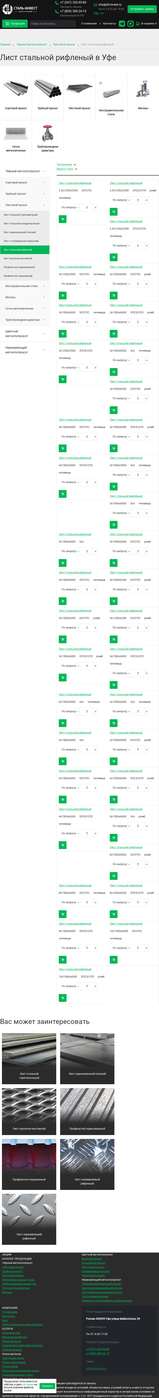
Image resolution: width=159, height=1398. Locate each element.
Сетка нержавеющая (95, 1296)
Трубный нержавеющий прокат (102, 1284)
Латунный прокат (93, 1267)
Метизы (10, 297)
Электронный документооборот (22, 1324)
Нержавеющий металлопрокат (16, 350)
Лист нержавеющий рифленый (29, 1236)
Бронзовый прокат (94, 1263)
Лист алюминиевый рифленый (87, 1181)
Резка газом (10, 1366)
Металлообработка (14, 1337)
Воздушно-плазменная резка (20, 1370)
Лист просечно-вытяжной (18, 258)
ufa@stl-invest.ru (110, 4)
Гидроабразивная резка (17, 1375)
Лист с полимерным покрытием (21, 241)
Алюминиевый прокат (96, 1271)
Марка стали (65, 169)
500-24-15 (73, 11)
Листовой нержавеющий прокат (102, 1288)
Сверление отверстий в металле (22, 1345)
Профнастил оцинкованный (19, 267)
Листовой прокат (64, 44)
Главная (5, 44)
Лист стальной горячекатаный (21, 215)
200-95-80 (73, 2)
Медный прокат (92, 1259)
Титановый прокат (93, 1275)
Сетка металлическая (19, 308)
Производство (11, 1333)
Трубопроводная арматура (22, 319)
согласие (28, 1384)
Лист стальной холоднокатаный (21, 223)
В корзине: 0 (149, 23)
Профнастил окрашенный (18, 276)
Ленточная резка (13, 1358)
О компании (89, 23)
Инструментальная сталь (21, 286)
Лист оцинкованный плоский (20, 232)
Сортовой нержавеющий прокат (102, 1292)
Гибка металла (11, 1341)
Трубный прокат (15, 193)
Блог (5, 1320)
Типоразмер (64, 164)
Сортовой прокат (16, 182)
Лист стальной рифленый (75, 183)
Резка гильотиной (13, 1362)
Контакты (109, 23)
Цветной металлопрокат (16, 333)
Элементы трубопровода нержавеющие (107, 1300)
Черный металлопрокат (31, 44)
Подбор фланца (12, 1349)
